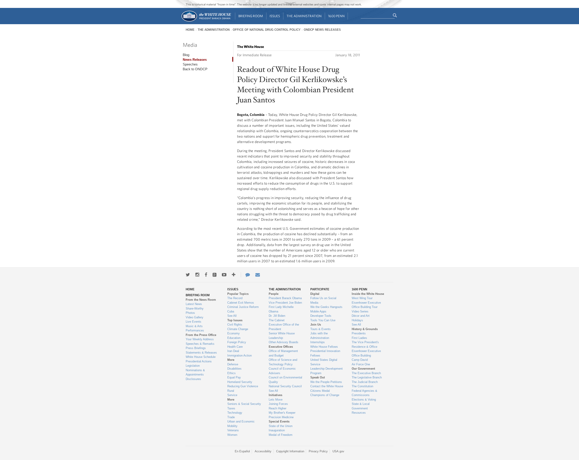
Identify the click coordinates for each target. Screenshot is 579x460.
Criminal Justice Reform (243, 307)
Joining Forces (278, 404)
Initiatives (275, 395)
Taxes (231, 408)
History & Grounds (365, 329)
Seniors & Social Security (244, 404)
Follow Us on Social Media (323, 300)
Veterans (233, 430)
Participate (319, 289)
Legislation (193, 365)
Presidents (359, 333)
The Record (234, 298)
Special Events (279, 421)
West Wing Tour (362, 298)
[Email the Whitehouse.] (257, 274)
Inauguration (277, 430)
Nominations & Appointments (195, 372)
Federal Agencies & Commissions (364, 393)
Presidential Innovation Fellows (325, 353)
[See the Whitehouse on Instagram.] (197, 274)
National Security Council (285, 386)
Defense (232, 364)
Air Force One (361, 364)
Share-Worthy (195, 308)
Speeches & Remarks (200, 343)
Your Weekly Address (200, 339)
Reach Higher (277, 408)
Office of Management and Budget (283, 353)
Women (232, 435)
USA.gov (338, 451)
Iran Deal (233, 351)
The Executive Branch (366, 373)
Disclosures (193, 379)
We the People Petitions (326, 382)
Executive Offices (281, 346)
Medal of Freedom (280, 435)
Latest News (194, 304)
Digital (314, 294)
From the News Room (201, 299)
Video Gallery (194, 317)
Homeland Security (239, 382)
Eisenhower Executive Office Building (366, 353)
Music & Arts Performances (195, 328)
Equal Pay (234, 377)
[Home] (206, 21)
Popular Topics (238, 294)
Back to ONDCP (195, 69)
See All (232, 315)
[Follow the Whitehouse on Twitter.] (188, 274)
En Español (242, 451)
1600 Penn (336, 16)
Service (232, 395)
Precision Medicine (281, 417)
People (273, 294)
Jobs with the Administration (319, 336)
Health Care (235, 346)
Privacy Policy (318, 451)
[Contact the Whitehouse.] (245, 274)
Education (233, 338)
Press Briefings (196, 348)
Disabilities (234, 368)
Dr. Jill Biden (277, 315)
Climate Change (237, 329)
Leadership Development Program (326, 371)
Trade (231, 417)
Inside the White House (368, 294)
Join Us (315, 324)
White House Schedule (201, 357)
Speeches (190, 64)
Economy (233, 333)
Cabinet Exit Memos (240, 302)
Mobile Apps (318, 311)
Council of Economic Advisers (282, 371)
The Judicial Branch (365, 382)
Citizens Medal (320, 390)
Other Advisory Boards (283, 342)
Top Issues (234, 320)
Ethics (231, 373)
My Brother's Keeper (282, 412)
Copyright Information (290, 451)
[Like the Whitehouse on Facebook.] (206, 274)
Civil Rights (234, 324)
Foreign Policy (236, 342)
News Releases (195, 59)
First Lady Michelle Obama (281, 309)
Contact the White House (326, 386)
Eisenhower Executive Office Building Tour (366, 305)
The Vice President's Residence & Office (365, 344)
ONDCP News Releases (322, 29)
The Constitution (362, 386)
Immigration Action (239, 355)
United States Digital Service (323, 362)
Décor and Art (361, 315)
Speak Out (317, 377)
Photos (190, 312)
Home (190, 29)
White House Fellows (324, 346)
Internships (317, 342)
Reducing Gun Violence (242, 386)
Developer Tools (320, 315)
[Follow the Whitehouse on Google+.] (214, 274)
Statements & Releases (201, 352)
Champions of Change (324, 395)
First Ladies (359, 338)
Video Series (360, 311)
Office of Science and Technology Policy (283, 362)
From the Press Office (201, 335)
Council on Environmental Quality (285, 380)
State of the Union (280, 426)
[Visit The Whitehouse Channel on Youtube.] (224, 274)
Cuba (230, 311)
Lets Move (275, 399)
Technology (234, 412)
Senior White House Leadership (282, 336)
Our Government (363, 368)
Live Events (193, 321)
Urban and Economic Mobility (241, 424)
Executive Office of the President (284, 327)
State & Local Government (361, 406)
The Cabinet (277, 320)
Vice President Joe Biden (285, 302)
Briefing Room (250, 16)
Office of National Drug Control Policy (267, 29)
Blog (186, 55)
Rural (230, 390)
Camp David (360, 359)
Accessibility (263, 451)
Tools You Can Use (322, 320)
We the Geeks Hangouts (326, 307)
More (230, 359)
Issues (275, 16)
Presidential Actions (199, 361)
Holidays (357, 320)
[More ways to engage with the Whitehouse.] (233, 274)
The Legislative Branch (367, 377)
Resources (359, 412)
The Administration (304, 16)
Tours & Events (320, 329)
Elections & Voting (364, 399)
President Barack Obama (285, 298)
